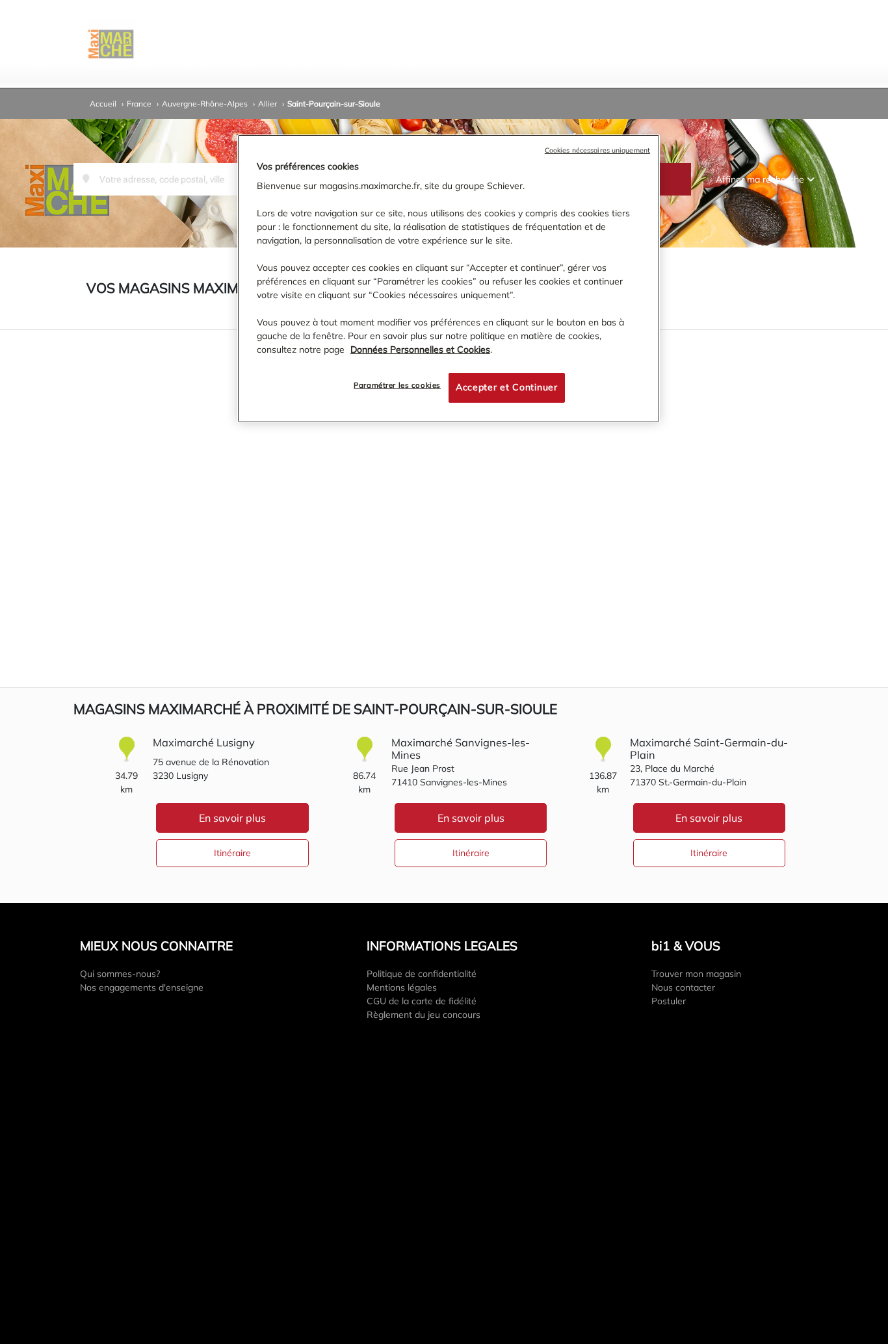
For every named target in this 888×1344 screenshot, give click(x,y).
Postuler (668, 1001)
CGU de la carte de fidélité (422, 1001)
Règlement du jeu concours (423, 1015)
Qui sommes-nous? (120, 974)
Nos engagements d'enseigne (141, 987)
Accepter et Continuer (507, 387)
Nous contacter (683, 987)
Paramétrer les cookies (397, 385)
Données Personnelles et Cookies (420, 349)
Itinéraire (232, 853)
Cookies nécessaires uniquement (597, 150)
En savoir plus (232, 817)
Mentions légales (402, 987)
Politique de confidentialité (422, 974)
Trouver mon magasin (696, 974)
